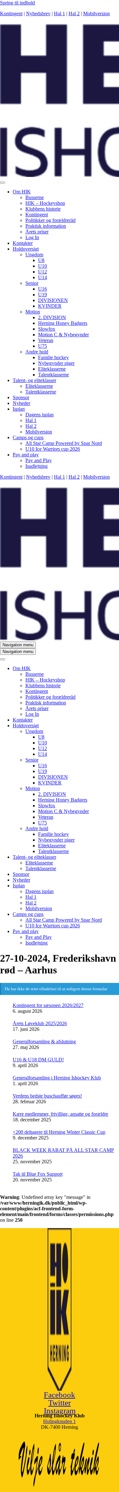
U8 (41, 260)
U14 (42, 277)
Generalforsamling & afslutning (44, 1041)
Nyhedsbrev (38, 13)
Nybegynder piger (56, 363)
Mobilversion (96, 13)
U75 (42, 346)
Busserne (34, 197)
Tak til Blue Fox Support (38, 1174)
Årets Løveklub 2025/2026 (40, 1023)
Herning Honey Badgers (62, 323)
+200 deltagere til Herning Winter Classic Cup (59, 1132)
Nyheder (21, 403)
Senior (31, 283)
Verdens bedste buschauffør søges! (47, 1096)
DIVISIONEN (53, 300)
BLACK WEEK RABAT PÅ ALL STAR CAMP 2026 (63, 1153)
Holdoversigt (26, 249)
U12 (42, 271)
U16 (42, 289)
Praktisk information (45, 226)
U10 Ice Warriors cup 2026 (52, 449)
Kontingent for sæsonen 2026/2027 (48, 1005)
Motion (32, 311)
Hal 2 (74, 13)
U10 (42, 266)
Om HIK (22, 191)
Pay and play (26, 454)
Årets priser (37, 231)
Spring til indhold (17, 2)
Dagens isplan (39, 414)
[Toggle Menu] (2, 183)
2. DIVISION (52, 317)
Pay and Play (38, 460)
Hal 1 (59, 13)
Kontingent (11, 13)
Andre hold (36, 351)
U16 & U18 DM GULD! (38, 1059)
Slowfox (46, 329)
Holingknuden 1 (59, 1421)
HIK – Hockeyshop (45, 203)
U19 (42, 294)
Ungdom (34, 254)
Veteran (45, 340)
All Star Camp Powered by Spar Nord (63, 443)
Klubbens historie (43, 209)
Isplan (19, 409)
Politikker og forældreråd (50, 220)
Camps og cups (28, 437)
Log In (32, 237)
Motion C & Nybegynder (63, 334)
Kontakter (23, 243)
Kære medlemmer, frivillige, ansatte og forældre (60, 1114)
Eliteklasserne (52, 369)
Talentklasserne (53, 374)
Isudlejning (36, 466)
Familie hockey (53, 357)
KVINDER (50, 306)
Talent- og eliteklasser (34, 380)
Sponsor (21, 397)
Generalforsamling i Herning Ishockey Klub (57, 1077)
